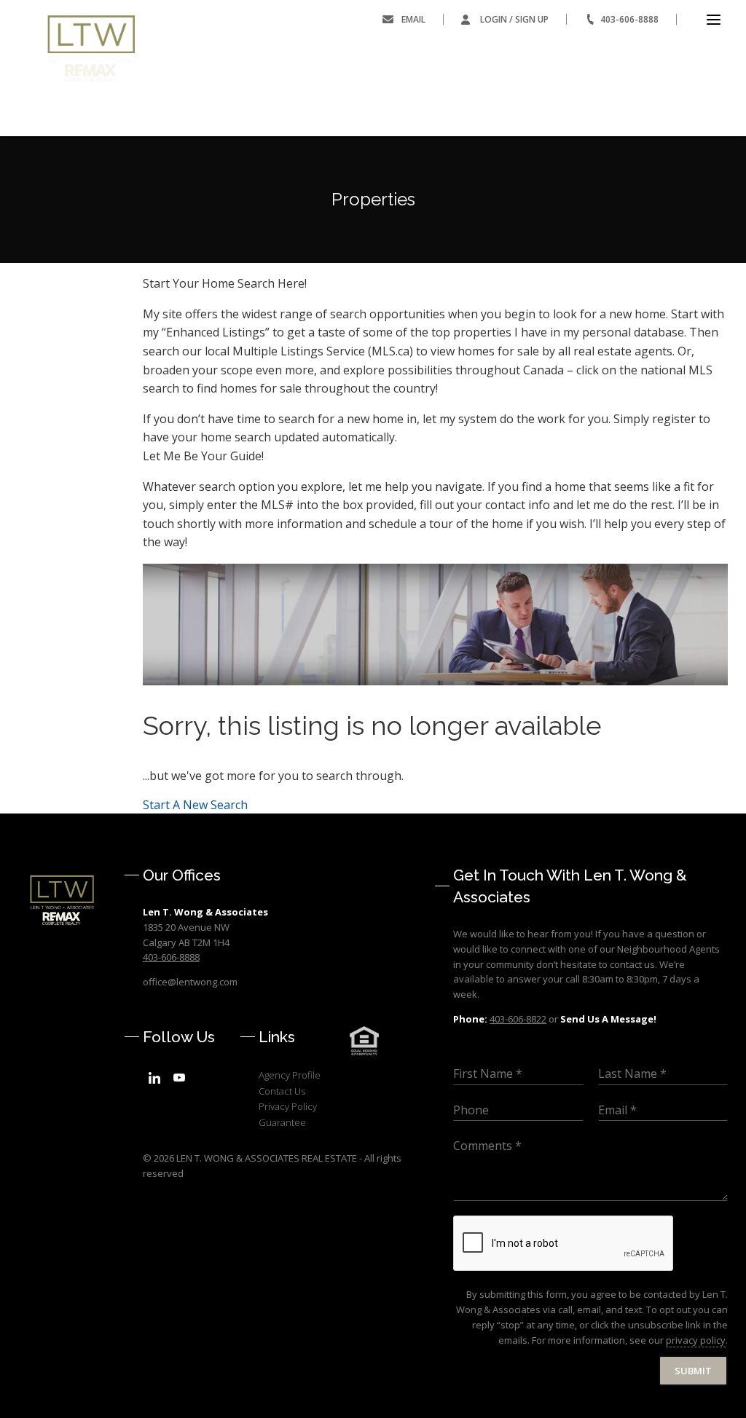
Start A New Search (195, 805)
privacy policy (696, 1340)
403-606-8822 (518, 1018)
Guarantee (282, 1122)
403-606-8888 (629, 19)
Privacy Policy (288, 1106)
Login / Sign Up (514, 19)
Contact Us (282, 1091)
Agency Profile (290, 1075)
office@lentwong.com (190, 981)
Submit (693, 1370)
